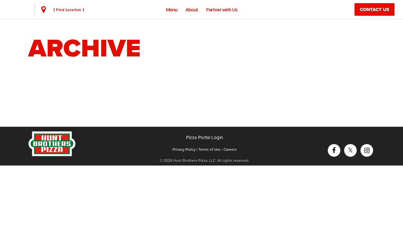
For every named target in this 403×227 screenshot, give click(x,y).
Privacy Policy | (185, 149)
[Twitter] (350, 150)
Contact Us (374, 9)
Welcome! (82, 78)
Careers (230, 149)
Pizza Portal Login (204, 137)
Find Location (69, 10)
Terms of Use (209, 149)
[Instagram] (367, 150)
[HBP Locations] (43, 9)
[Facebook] (334, 150)
